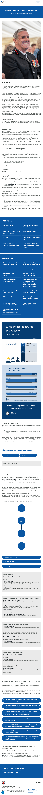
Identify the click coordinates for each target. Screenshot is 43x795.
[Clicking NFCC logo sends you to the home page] (12, 783)
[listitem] (21, 508)
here (26, 132)
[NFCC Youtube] (38, 782)
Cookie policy (35, 790)
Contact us (29, 789)
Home (3, 4)
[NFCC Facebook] (36, 782)
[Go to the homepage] (4, 2)
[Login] (38, 2)
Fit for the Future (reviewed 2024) (7, 193)
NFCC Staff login (30, 791)
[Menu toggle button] (41, 2)
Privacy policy (30, 790)
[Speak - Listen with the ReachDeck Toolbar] (2, 792)
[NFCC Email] (39, 782)
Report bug (33, 789)
